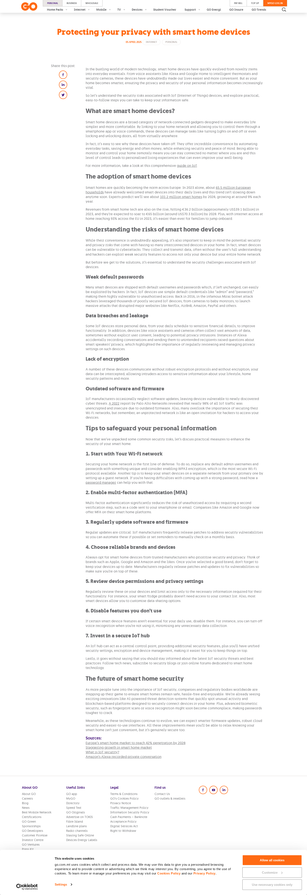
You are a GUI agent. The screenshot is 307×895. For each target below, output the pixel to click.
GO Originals (75, 812)
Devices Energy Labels (81, 840)
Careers (27, 798)
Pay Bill (238, 3)
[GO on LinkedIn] (224, 790)
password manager (101, 482)
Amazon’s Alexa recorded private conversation (123, 757)
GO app (71, 794)
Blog (25, 803)
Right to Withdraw (123, 831)
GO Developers (32, 831)
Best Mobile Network (36, 812)
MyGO (70, 798)
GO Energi (214, 10)
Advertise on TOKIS (79, 817)
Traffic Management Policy (129, 808)
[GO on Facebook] (203, 790)
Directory (73, 803)
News (25, 808)
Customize (270, 872)
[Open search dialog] (284, 9)
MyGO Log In (275, 3)
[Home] (29, 6)
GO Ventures (30, 844)
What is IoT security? (102, 752)
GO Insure (236, 10)
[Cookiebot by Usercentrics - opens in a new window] (27, 887)
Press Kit (28, 849)
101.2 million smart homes (181, 197)
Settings (61, 884)
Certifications (31, 817)
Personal (52, 3)
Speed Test (73, 808)
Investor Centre (32, 840)
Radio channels (77, 831)
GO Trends (259, 10)
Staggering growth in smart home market (119, 747)
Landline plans (76, 826)
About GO (29, 794)
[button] (63, 75)
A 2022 (114, 403)
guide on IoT (187, 165)
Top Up (255, 3)
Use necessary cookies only (272, 884)
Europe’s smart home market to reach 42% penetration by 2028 (135, 743)
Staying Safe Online (80, 835)
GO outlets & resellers (170, 798)
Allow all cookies (272, 860)
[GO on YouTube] (213, 790)
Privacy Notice (120, 803)
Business (72, 3)
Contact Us (162, 794)
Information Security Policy (129, 812)
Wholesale (91, 3)
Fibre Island (74, 821)
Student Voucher (164, 10)
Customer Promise (34, 835)
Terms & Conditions (123, 794)
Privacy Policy (204, 873)
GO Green (29, 821)
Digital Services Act (124, 826)
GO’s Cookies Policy (124, 798)
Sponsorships (31, 826)
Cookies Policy (168, 873)
